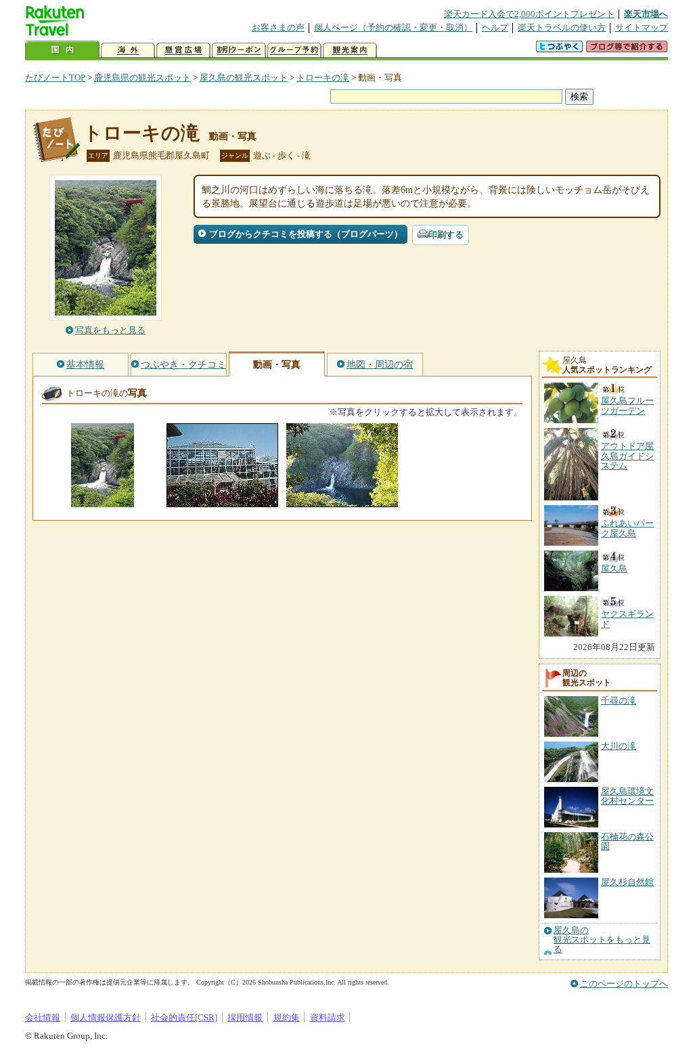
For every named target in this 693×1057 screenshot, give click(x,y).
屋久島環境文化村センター (627, 796)
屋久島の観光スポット (244, 77)
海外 (128, 50)
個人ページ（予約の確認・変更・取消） (393, 27)
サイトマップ (641, 27)
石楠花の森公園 (627, 841)
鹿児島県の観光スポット (142, 77)
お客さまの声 (278, 27)
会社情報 (42, 1017)
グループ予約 (294, 50)
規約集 (286, 1017)
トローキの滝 (322, 77)
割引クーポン (239, 50)
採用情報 (245, 1017)
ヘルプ (495, 27)
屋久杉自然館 (627, 882)
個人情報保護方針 (105, 1017)
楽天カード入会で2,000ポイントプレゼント (529, 14)
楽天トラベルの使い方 (562, 27)
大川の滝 (618, 746)
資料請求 (327, 1017)
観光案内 (350, 50)
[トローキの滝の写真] (102, 500)
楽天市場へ (646, 14)
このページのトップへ (624, 983)
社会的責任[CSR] (184, 1017)
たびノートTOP (55, 77)
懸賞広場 (183, 50)
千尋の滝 (618, 700)
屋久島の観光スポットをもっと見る (602, 940)
